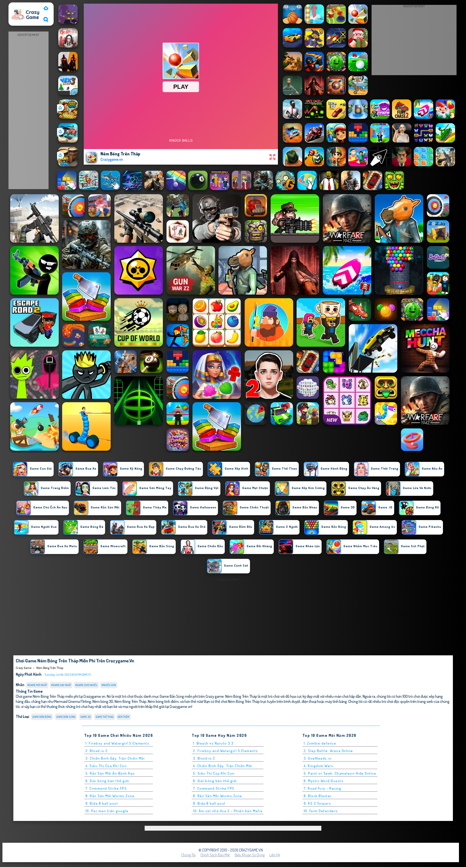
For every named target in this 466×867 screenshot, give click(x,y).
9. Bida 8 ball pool (101, 803)
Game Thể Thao (105, 717)
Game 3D (85, 717)
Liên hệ (274, 854)
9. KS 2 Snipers (317, 803)
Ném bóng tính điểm (163, 701)
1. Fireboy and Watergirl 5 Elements (117, 743)
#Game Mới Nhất (37, 685)
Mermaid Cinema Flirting (72, 701)
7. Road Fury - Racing (322, 788)
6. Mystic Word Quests (324, 781)
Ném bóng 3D (102, 701)
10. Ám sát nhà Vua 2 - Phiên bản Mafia (227, 811)
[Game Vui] (45, 8)
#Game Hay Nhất (61, 685)
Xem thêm (123, 717)
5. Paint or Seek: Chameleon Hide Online (340, 773)
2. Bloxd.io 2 (96, 750)
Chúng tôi (188, 854)
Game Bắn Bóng (41, 717)
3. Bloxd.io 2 (204, 758)
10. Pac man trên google (107, 811)
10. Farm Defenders (321, 811)
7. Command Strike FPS (106, 788)
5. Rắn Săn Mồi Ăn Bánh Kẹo (110, 773)
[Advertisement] (28, 110)
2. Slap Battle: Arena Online (328, 750)
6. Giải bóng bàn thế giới (107, 781)
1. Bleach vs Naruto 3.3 (213, 743)
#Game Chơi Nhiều (86, 685)
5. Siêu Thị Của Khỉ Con (214, 773)
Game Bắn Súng (65, 717)
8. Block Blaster (318, 796)
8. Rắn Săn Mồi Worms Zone (110, 796)
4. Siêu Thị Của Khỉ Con (106, 765)
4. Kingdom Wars (318, 765)
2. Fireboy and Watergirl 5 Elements (225, 750)
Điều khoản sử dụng (250, 854)
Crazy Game (20, 5)
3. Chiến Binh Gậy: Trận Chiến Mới (115, 758)
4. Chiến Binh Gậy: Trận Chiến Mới (222, 765)
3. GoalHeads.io (318, 758)
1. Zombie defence (320, 743)
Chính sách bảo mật (215, 854)
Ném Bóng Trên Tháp (49, 668)
